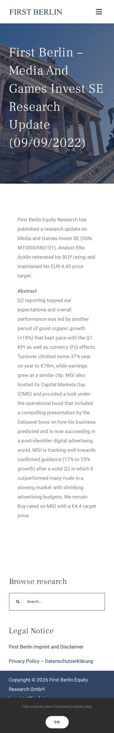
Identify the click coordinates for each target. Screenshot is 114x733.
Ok (57, 722)
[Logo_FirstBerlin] (35, 10)
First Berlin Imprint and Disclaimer (46, 647)
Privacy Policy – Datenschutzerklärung (51, 661)
